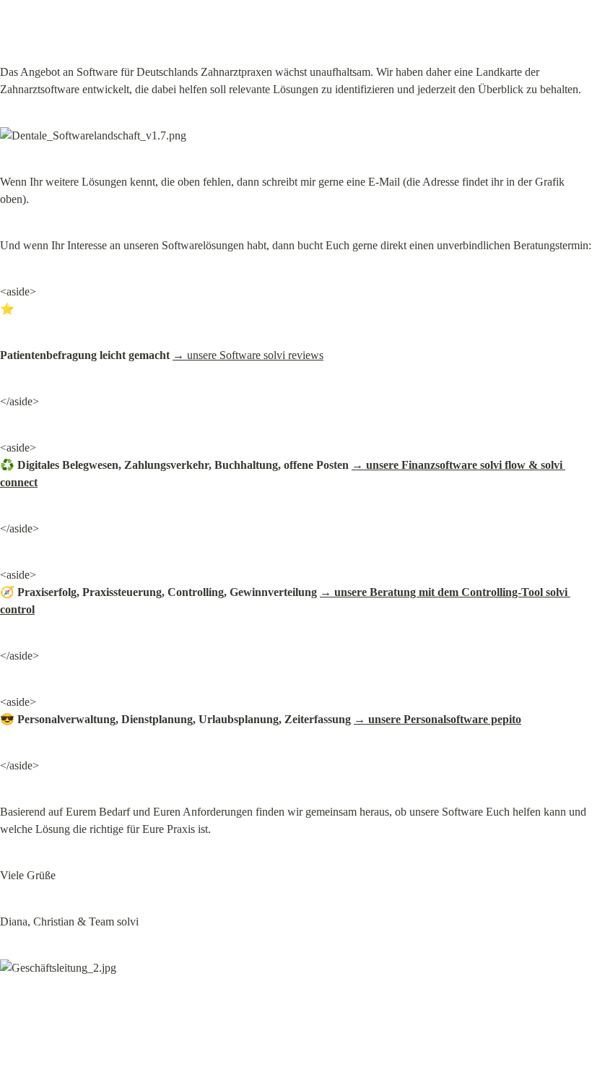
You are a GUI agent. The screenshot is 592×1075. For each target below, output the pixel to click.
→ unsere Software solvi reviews (248, 355)
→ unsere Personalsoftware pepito (437, 719)
